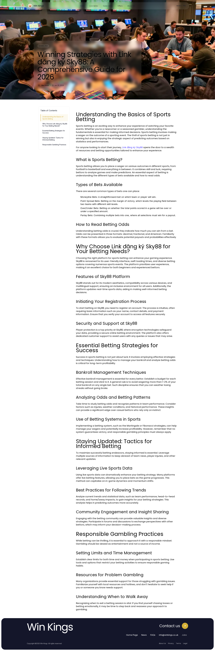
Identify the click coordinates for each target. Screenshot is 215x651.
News (144, 635)
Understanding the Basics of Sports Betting (52, 118)
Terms (178, 643)
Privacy (171, 643)
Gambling (43, 46)
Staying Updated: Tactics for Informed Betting (52, 139)
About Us (162, 643)
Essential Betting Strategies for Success (53, 132)
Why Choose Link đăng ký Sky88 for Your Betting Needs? (54, 125)
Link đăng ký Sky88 (132, 147)
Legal (185, 643)
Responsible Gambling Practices (54, 145)
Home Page (132, 635)
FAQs (152, 635)
